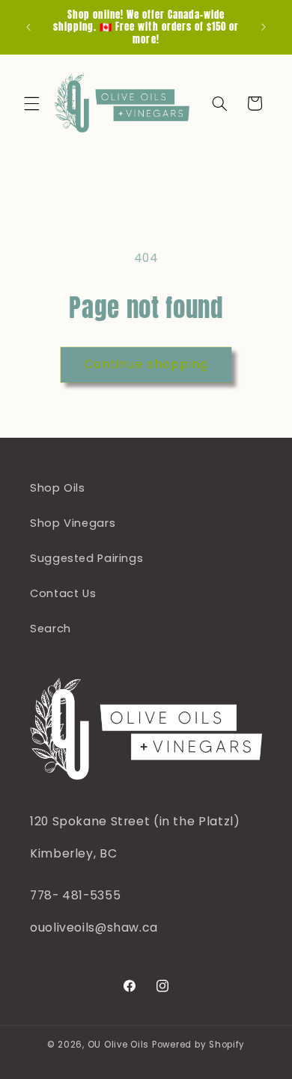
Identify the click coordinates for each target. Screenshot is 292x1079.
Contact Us (63, 593)
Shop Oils (57, 487)
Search (50, 628)
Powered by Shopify (198, 1045)
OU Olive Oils (119, 1045)
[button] (31, 103)
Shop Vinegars (72, 523)
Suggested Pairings (86, 558)
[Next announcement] (263, 26)
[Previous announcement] (28, 26)
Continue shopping (146, 364)
